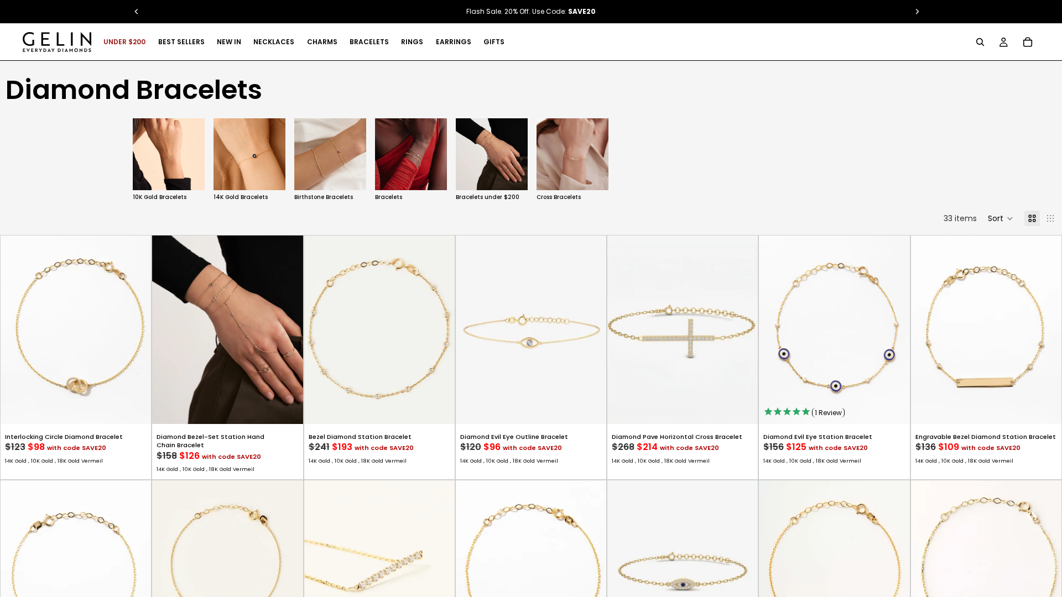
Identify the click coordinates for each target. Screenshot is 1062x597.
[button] (1000, 218)
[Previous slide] (17, 330)
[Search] (980, 42)
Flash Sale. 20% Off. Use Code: (531, 11)
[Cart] (1028, 42)
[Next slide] (894, 160)
